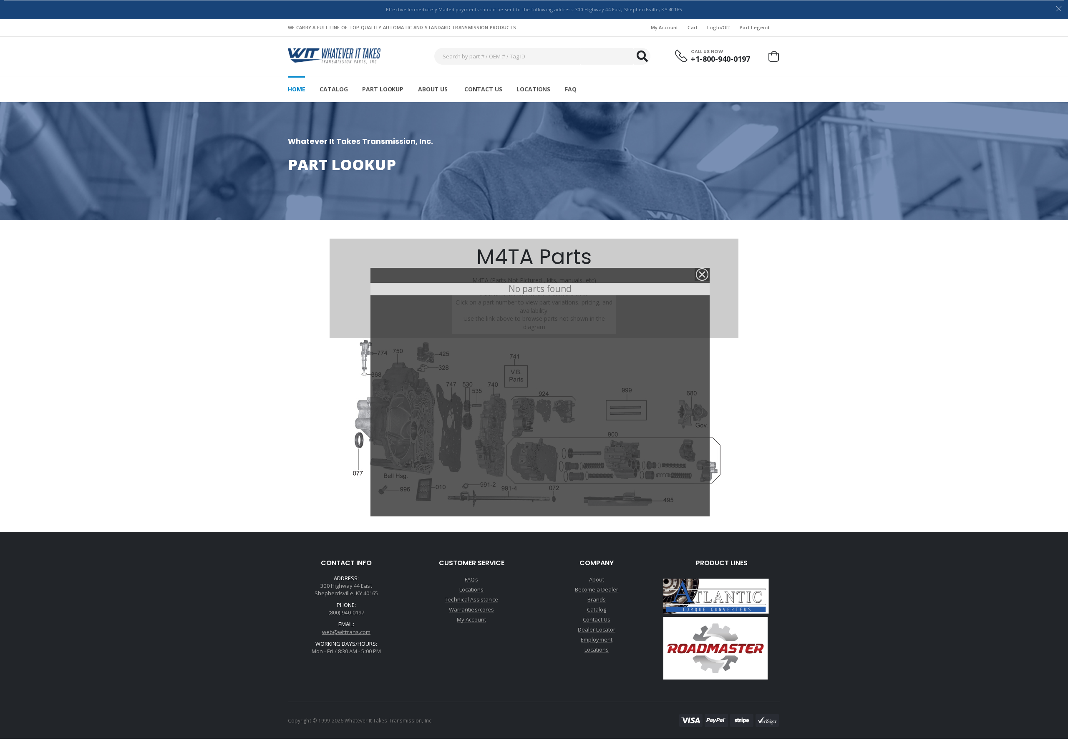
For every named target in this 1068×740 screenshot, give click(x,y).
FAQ (571, 89)
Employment (596, 639)
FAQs (471, 579)
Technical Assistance (471, 599)
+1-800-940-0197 (720, 59)
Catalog (334, 89)
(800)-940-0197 (346, 612)
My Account (664, 27)
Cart (693, 27)
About (596, 579)
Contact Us (483, 89)
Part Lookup (382, 89)
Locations (533, 89)
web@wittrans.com (346, 632)
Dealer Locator (596, 629)
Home (296, 89)
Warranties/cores (471, 609)
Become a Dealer (597, 589)
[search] (642, 56)
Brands (596, 599)
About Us (433, 89)
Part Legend (754, 27)
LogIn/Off (718, 27)
